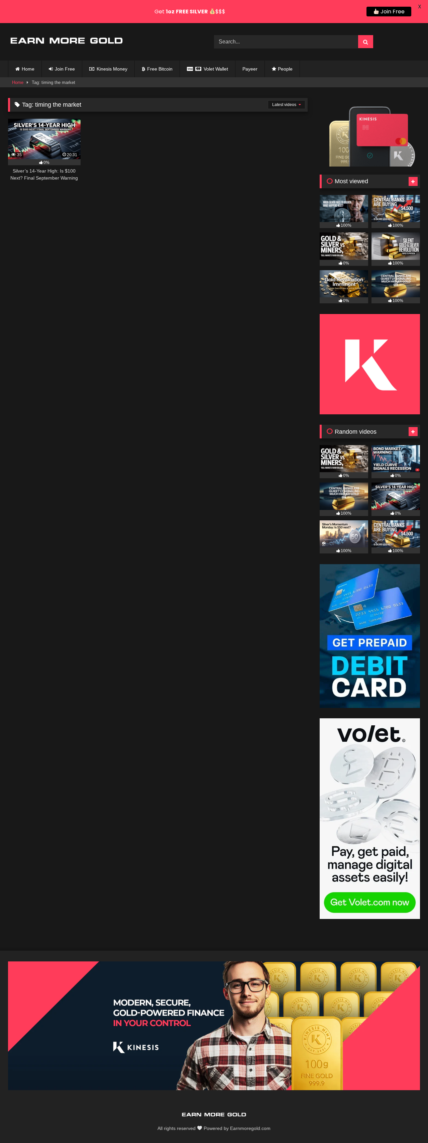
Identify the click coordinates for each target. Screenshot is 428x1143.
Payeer (249, 69)
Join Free (64, 69)
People (285, 69)
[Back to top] (407, 1123)
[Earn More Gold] (66, 42)
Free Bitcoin (159, 69)
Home (28, 69)
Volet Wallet (215, 69)
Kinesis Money (111, 69)
